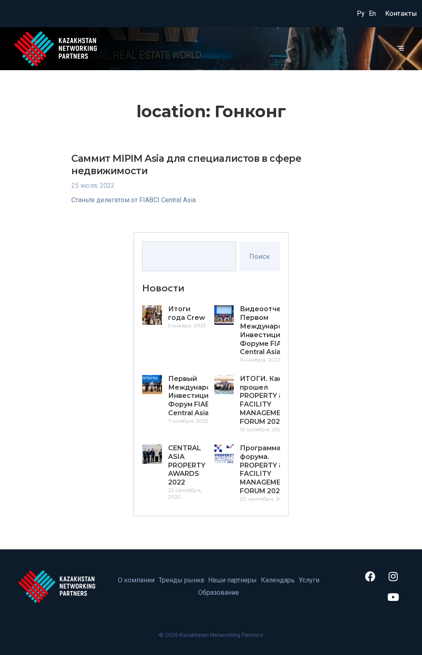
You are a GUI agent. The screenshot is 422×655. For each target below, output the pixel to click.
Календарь (278, 580)
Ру (361, 13)
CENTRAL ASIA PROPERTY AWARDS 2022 (186, 465)
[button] (401, 48)
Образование (218, 592)
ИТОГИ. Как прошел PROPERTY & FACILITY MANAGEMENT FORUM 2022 (265, 400)
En (372, 13)
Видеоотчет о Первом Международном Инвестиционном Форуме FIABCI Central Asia (271, 330)
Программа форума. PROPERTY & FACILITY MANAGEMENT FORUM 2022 (265, 469)
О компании (136, 580)
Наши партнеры (232, 580)
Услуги (309, 580)
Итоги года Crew (186, 313)
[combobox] (189, 256)
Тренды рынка (181, 580)
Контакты (401, 13)
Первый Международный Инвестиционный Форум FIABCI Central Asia (199, 396)
